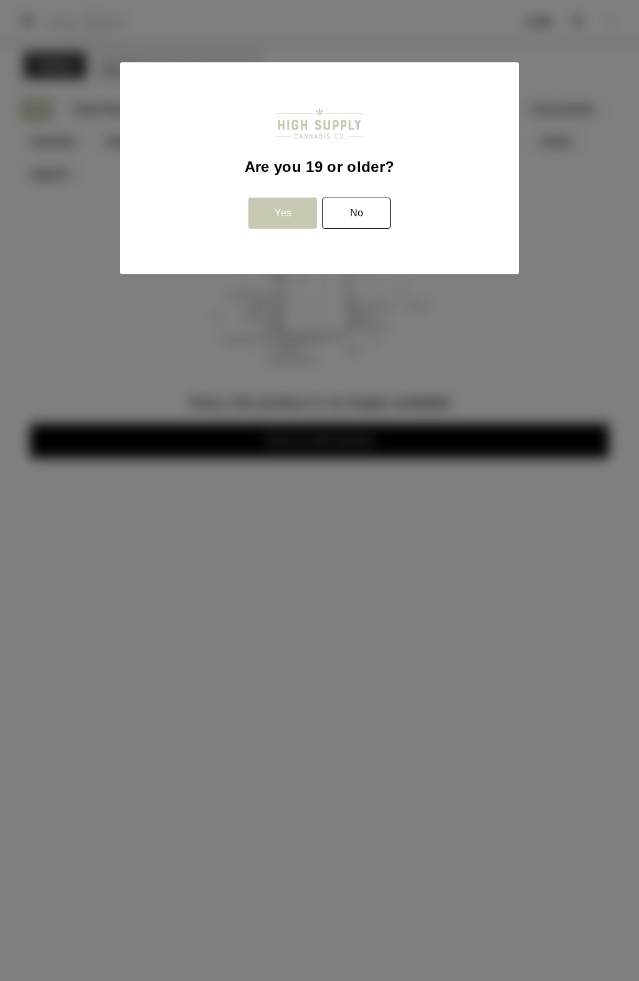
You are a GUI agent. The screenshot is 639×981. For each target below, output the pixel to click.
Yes (283, 213)
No (356, 213)
